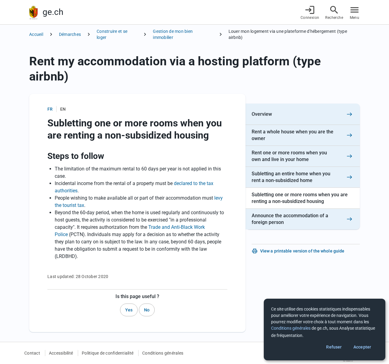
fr (50, 109)
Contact (32, 353)
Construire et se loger (112, 34)
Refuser (334, 347)
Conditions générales (162, 353)
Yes (129, 309)
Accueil (36, 34)
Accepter (362, 347)
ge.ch (53, 12)
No (147, 309)
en (63, 109)
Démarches (70, 34)
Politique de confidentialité (107, 353)
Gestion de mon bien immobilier (173, 34)
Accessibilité (61, 353)
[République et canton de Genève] (33, 12)
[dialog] (324, 329)
